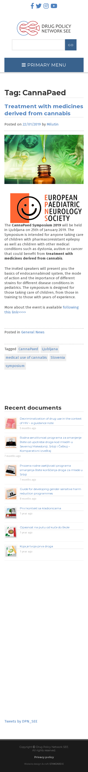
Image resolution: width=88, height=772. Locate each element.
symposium (15, 366)
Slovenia (58, 357)
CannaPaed (28, 349)
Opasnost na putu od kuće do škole (44, 527)
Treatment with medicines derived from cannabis (43, 110)
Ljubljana (50, 349)
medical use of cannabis (26, 357)
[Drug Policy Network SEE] (44, 37)
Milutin (53, 124)
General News (32, 332)
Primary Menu (46, 65)
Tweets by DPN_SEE (20, 721)
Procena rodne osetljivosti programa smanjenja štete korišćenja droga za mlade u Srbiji (51, 470)
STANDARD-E (57, 764)
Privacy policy (44, 757)
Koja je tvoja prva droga (36, 546)
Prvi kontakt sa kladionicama (40, 508)
